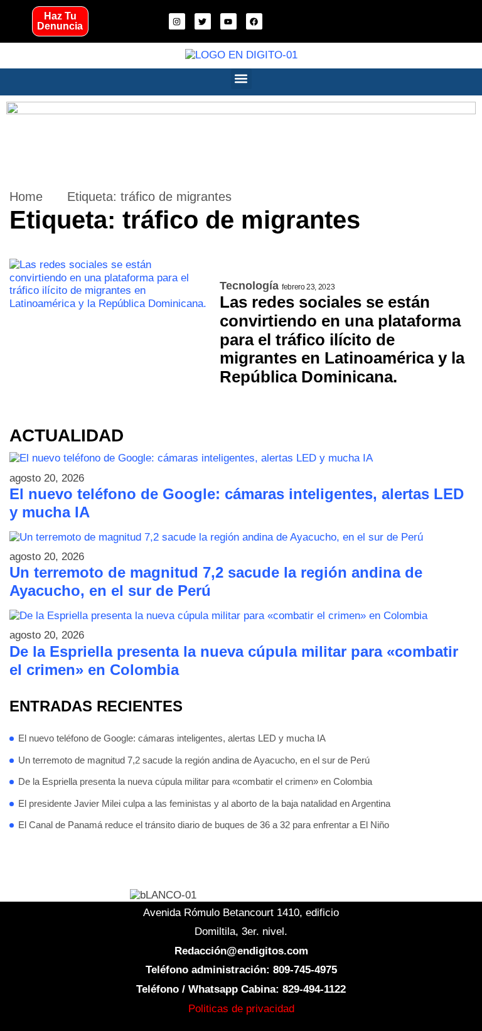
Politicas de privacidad (241, 1009)
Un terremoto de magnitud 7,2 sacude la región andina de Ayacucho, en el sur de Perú (215, 581)
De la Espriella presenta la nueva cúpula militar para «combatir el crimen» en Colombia (233, 660)
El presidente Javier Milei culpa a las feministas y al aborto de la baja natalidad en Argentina (204, 803)
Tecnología (249, 285)
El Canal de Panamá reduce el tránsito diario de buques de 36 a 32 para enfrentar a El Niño (203, 824)
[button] (241, 78)
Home (26, 196)
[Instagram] (177, 21)
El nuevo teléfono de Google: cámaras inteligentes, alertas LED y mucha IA (236, 503)
